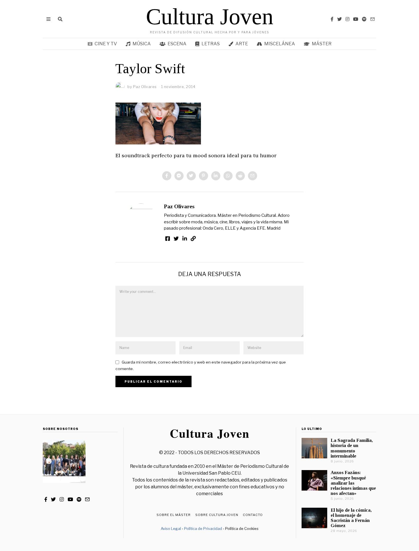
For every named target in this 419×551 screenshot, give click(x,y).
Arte (241, 43)
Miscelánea (279, 43)
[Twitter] (339, 19)
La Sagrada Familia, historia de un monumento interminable (352, 448)
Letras (211, 43)
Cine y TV (106, 43)
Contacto (253, 515)
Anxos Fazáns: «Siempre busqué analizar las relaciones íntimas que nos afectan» (353, 483)
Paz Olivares (179, 206)
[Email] (372, 19)
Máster (321, 43)
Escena (177, 43)
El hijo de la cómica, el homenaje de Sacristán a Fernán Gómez (351, 517)
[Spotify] (364, 19)
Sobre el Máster (173, 515)
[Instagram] (347, 19)
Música (142, 43)
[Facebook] (332, 19)
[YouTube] (356, 19)
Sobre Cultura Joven (216, 515)
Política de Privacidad (203, 528)
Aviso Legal (171, 528)
